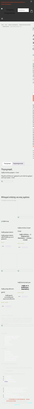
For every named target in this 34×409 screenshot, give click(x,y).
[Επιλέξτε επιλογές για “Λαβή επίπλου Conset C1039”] (20, 248)
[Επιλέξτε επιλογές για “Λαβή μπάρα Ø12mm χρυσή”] (3, 307)
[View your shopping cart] (31, 11)
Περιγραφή (7, 163)
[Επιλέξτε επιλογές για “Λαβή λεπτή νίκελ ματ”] (20, 297)
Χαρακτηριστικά (18, 163)
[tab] (7, 163)
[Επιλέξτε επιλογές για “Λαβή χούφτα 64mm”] (3, 247)
